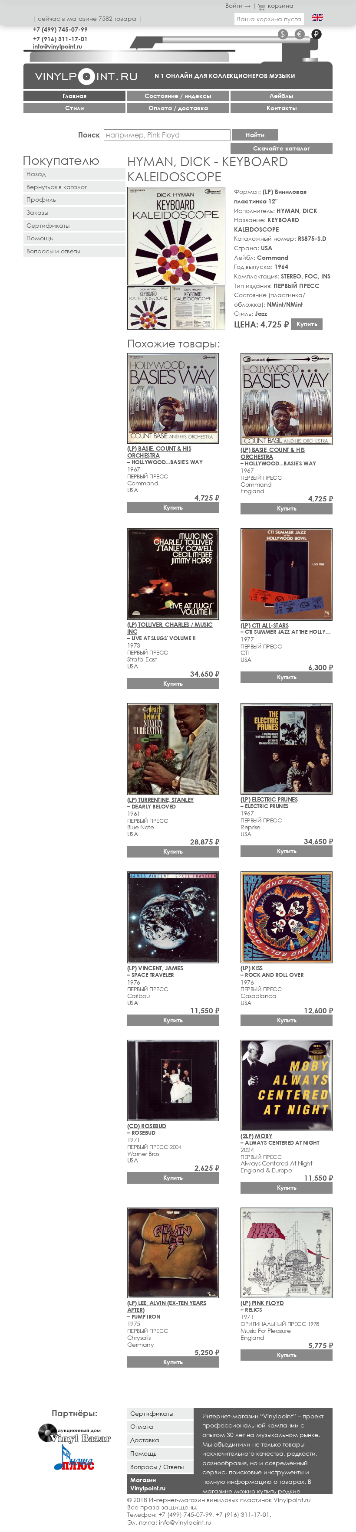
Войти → (238, 5)
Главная (74, 95)
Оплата (141, 1426)
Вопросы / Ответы (157, 1466)
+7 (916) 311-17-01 (60, 39)
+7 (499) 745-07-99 (60, 29)
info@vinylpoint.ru (57, 46)
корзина (280, 5)
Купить (307, 323)
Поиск (89, 135)
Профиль (41, 199)
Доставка (144, 1440)
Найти (255, 134)
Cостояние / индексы (178, 95)
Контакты (282, 107)
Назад (36, 173)
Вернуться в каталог (56, 186)
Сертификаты (47, 225)
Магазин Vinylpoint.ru (147, 1484)
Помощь (39, 238)
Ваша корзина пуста (269, 19)
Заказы (37, 212)
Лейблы (281, 95)
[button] (217, 195)
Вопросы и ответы (53, 251)
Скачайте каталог (281, 148)
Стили (74, 107)
